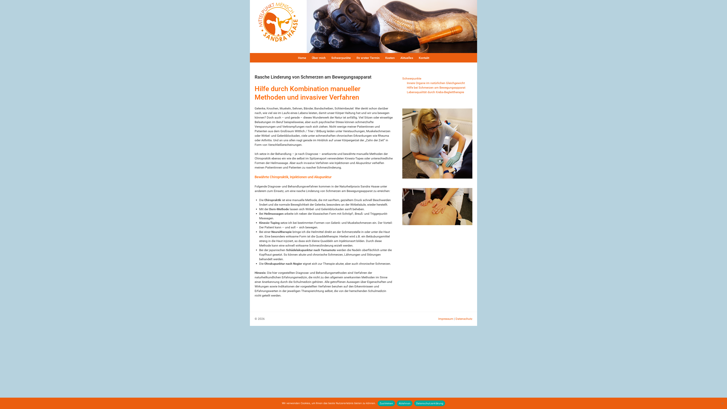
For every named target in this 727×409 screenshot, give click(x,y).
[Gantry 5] (278, 21)
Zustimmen (386, 403)
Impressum (445, 319)
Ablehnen (404, 403)
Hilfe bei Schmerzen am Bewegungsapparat (436, 87)
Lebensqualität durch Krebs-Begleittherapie (435, 92)
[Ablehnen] (722, 403)
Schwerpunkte (411, 78)
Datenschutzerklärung (429, 403)
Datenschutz (464, 319)
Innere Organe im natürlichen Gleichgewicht (436, 83)
